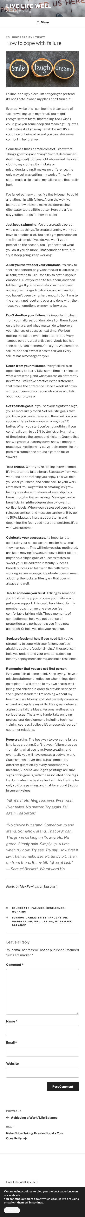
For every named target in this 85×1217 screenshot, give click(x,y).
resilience (55, 908)
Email (11, 1042)
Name (11, 1021)
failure (38, 908)
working (19, 911)
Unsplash (51, 886)
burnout (19, 917)
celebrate (21, 908)
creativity (37, 917)
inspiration (22, 921)
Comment (14, 965)
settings (37, 1203)
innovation (57, 917)
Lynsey (39, 37)
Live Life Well (29, 6)
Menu (45, 22)
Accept (12, 1210)
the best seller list (40, 780)
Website (12, 1063)
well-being (43, 921)
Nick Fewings (29, 886)
